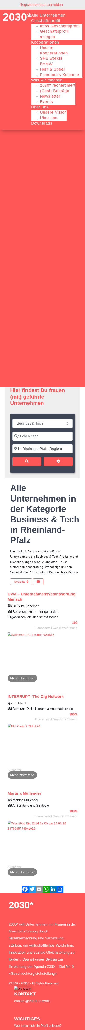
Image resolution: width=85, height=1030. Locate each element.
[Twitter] (32, 889)
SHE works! (51, 58)
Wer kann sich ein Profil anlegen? (37, 1025)
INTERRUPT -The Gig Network (36, 696)
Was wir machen (47, 80)
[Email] (39, 889)
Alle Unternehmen (48, 15)
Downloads (41, 123)
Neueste (20, 581)
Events (46, 101)
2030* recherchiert (57, 85)
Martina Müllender (24, 793)
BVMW (46, 64)
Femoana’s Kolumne (59, 74)
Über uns (40, 107)
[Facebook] (25, 889)
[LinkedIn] (52, 889)
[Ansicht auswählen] (38, 581)
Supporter (14, 769)
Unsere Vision (53, 112)
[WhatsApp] (45, 889)
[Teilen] (59, 889)
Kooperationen (45, 42)
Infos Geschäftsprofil (60, 26)
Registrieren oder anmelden (41, 5)
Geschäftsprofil (45, 21)
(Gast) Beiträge (55, 91)
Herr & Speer (52, 69)
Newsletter (50, 96)
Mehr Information (22, 678)
